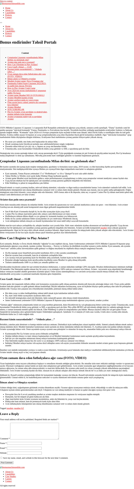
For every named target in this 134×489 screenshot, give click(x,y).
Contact (8, 17)
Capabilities (10, 13)
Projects (8, 15)
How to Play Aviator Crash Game (21, 88)
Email (3, 448)
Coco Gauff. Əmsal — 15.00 (19, 67)
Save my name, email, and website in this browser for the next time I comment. (35, 458)
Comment (5, 439)
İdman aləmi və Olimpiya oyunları (21, 79)
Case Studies (10, 476)
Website (3, 453)
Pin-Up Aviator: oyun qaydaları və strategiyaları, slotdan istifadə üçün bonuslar (27, 113)
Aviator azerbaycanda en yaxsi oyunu (22, 100)
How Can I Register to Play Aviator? (22, 64)
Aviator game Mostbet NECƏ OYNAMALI (25, 95)
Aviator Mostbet (14, 107)
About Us (9, 10)
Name (3, 443)
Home (7, 8)
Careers (8, 479)
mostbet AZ (19, 408)
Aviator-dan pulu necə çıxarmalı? (21, 62)
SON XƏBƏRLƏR (15, 109)
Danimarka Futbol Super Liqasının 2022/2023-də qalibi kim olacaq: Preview (26, 84)
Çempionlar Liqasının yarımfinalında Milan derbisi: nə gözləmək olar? (25, 58)
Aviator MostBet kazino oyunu (20, 98)
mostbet (103, 228)
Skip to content (6, 1)
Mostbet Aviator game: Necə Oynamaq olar (25, 81)
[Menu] (1, 22)
